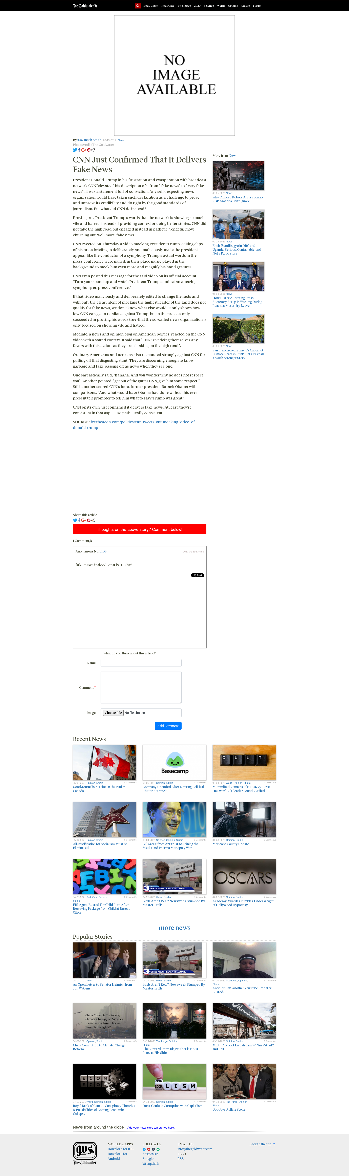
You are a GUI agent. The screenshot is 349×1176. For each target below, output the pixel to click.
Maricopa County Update (230, 844)
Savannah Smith (89, 140)
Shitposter (150, 1154)
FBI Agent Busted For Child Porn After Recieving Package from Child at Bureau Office (101, 908)
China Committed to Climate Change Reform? (99, 1047)
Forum (257, 5)
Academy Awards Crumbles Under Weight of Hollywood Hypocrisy (243, 903)
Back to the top (261, 1144)
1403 (103, 551)
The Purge (184, 5)
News (121, 140)
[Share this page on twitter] (75, 149)
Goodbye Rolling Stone (228, 1109)
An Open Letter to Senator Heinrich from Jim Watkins (102, 986)
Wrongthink (151, 1163)
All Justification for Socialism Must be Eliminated (100, 846)
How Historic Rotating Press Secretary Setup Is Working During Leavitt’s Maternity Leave (237, 302)
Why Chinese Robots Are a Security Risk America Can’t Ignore (238, 199)
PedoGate (168, 5)
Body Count (151, 5)
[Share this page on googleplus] (83, 149)
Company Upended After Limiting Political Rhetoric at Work (173, 789)
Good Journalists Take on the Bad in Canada (99, 789)
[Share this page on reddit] (93, 149)
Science (209, 5)
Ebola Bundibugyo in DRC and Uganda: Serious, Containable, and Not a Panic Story (236, 249)
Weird (221, 5)
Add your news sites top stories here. (151, 1127)
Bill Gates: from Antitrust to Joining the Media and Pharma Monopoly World (171, 846)
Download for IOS (121, 1149)
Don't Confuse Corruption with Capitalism (173, 1106)
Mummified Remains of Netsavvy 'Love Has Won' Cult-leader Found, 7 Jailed (241, 789)
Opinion (233, 5)
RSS (181, 1158)
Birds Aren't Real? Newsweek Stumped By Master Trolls (174, 903)
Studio (245, 5)
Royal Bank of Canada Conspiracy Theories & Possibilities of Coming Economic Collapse (104, 1109)
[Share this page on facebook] (79, 149)
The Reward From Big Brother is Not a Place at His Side (170, 1051)
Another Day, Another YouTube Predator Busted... (241, 990)
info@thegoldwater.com (195, 1149)
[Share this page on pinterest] (89, 149)
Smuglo (148, 1158)
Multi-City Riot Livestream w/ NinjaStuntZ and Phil (243, 1047)
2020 (197, 5)
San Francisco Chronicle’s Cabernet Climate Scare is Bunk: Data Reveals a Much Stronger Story (238, 354)
